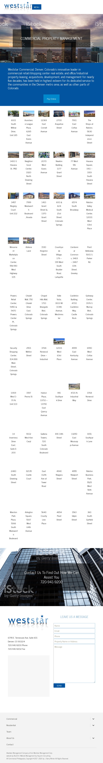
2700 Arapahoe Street (59, 123)
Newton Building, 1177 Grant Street (59, 168)
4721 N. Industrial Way (74, 396)
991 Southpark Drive (59, 396)
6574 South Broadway (74, 205)
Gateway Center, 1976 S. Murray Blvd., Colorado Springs (89, 307)
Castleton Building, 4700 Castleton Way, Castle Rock (74, 307)
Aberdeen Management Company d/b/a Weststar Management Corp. (29, 753)
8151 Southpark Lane (89, 437)
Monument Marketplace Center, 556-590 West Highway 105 (13, 262)
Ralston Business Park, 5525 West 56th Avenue (89, 482)
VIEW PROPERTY (16, 112)
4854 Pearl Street (59, 515)
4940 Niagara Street (59, 474)
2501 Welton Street (29, 351)
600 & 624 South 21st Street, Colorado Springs (59, 213)
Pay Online (51, 98)
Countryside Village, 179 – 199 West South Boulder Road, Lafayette (59, 262)
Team (8, 731)
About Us (10, 738)
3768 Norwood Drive (89, 396)
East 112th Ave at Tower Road (44, 478)
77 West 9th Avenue (74, 164)
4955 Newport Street (74, 474)
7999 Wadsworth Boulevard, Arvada (29, 209)
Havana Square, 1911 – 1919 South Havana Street (89, 172)
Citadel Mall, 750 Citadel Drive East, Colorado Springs (29, 307)
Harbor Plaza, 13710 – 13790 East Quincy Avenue (43, 404)
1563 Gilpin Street (74, 515)
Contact (9, 744)
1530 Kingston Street (44, 250)
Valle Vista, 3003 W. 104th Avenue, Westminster (59, 307)
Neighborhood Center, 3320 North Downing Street (29, 172)
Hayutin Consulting (43, 755)
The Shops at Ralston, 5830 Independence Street (89, 131)
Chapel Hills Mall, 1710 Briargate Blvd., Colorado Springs (44, 307)
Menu (36, 7)
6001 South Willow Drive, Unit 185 (13, 127)
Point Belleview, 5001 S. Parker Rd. (89, 254)
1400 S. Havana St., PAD (13, 164)
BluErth (16, 755)
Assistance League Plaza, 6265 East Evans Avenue (29, 131)
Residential (11, 725)
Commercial (11, 718)
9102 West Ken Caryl (29, 437)
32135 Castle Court (29, 474)
